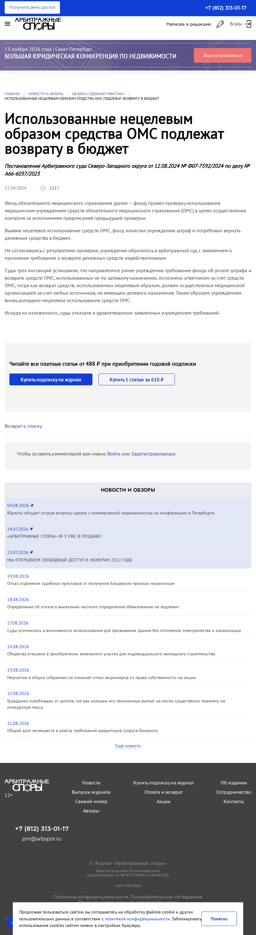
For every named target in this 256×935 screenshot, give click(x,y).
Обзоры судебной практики (98, 93)
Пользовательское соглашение (166, 897)
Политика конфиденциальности (91, 897)
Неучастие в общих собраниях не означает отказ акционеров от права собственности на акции (101, 677)
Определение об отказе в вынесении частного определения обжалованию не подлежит (93, 607)
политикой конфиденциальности (137, 919)
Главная (12, 93)
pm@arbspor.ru (42, 839)
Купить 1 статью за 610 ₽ (137, 379)
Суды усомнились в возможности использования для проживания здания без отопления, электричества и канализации (124, 630)
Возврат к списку (23, 426)
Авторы (91, 810)
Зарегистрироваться (222, 55)
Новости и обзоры (45, 93)
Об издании (234, 782)
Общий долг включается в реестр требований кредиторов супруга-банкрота (82, 730)
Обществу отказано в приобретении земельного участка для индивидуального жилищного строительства (111, 654)
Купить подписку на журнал (51, 379)
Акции (163, 801)
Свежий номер (91, 801)
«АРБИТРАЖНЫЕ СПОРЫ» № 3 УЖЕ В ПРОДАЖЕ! (54, 536)
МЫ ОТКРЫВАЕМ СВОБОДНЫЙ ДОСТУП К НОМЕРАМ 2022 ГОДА (69, 560)
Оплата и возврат (164, 792)
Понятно (219, 919)
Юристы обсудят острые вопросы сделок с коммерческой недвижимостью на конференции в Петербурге (110, 513)
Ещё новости (128, 746)
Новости (91, 782)
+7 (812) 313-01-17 (226, 8)
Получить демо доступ (32, 7)
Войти (114, 454)
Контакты (234, 801)
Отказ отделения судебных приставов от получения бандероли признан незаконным (91, 583)
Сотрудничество (233, 792)
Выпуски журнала (91, 792)
